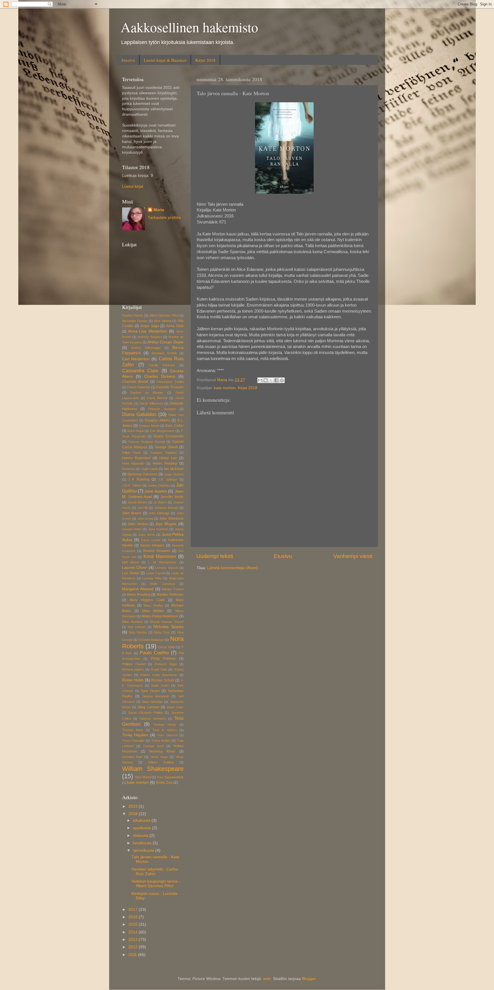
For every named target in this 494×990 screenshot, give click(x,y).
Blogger (309, 979)
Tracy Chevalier (133, 740)
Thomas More (132, 730)
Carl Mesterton (136, 359)
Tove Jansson (167, 735)
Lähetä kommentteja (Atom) (232, 568)
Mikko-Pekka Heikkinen (160, 616)
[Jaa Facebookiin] (276, 380)
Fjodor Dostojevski (169, 436)
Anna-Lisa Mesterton (147, 331)
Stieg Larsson (149, 707)
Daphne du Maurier (146, 392)
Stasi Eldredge (152, 701)
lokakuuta (142, 820)
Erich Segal (136, 431)
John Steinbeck (171, 519)
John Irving (145, 518)
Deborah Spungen (162, 409)
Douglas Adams (157, 420)
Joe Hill (142, 507)
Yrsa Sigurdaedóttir (170, 777)
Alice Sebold (162, 321)
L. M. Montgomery (162, 562)
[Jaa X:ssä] (271, 380)
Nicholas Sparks (168, 627)
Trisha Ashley (160, 740)
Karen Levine (150, 540)
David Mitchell (157, 398)
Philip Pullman (163, 659)
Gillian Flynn (131, 452)
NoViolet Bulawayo (151, 639)
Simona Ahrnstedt (155, 696)
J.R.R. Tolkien (132, 485)
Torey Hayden (135, 735)
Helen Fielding (165, 463)
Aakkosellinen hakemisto (189, 27)
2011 (133, 955)
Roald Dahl (159, 669)
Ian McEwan (174, 469)
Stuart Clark (175, 707)
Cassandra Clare (140, 370)
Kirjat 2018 (205, 60)
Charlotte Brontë (135, 382)
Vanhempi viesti (352, 556)
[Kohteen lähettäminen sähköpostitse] (260, 380)
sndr (267, 979)
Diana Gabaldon (139, 414)
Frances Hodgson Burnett (146, 441)
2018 (133, 814)
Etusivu (128, 60)
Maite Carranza (162, 583)
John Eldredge (159, 513)
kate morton (225, 388)
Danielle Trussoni (170, 387)
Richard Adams (133, 669)
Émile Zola (164, 783)
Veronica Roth (132, 757)
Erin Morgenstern (162, 431)
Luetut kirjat (132, 186)
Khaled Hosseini (156, 551)
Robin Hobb (133, 680)
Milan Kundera (132, 621)
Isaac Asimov (174, 474)
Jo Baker (160, 502)
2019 (133, 806)
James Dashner (159, 485)
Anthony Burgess (150, 337)
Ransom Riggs (166, 664)
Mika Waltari (153, 611)
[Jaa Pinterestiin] (282, 380)
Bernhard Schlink (164, 353)
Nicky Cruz (162, 632)
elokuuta (141, 835)
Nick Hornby (138, 632)
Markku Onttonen (170, 595)
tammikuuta (144, 850)
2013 (133, 939)
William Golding (161, 762)
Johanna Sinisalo (166, 507)
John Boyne (132, 513)
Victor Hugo (159, 757)
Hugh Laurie (149, 469)
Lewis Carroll (155, 573)
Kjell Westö (130, 562)
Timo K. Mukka (164, 730)
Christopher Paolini (170, 381)
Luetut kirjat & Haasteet (165, 60)
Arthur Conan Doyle (166, 342)
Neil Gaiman (137, 627)
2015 (133, 924)
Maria (159, 210)
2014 (133, 932)
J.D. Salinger (167, 479)
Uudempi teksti (214, 556)
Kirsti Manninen (160, 556)
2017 (133, 909)
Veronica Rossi (162, 751)
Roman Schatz (162, 680)
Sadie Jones (160, 685)
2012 (133, 947)
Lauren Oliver (134, 567)
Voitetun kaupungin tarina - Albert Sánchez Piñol (156, 883)
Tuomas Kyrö (153, 746)
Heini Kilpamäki (133, 463)
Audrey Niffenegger (146, 347)
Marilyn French (173, 589)
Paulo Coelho (154, 652)
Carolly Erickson (162, 365)
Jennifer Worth (172, 497)
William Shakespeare (153, 768)
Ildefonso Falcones (143, 474)
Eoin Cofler (174, 426)
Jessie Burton (137, 502)
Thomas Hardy (164, 724)
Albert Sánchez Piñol (164, 315)
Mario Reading (138, 595)
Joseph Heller (132, 529)
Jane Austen (155, 491)
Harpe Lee (168, 458)
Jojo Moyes (165, 524)
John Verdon (138, 524)
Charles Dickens (160, 376)
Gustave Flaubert (163, 452)
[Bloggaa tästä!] (265, 380)
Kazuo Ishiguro (152, 545)
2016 (133, 917)
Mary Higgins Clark (147, 600)
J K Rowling (138, 479)
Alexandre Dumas (135, 321)
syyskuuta (142, 828)
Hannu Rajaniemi (136, 458)
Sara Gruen (150, 691)
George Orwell (166, 447)
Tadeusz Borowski (152, 718)
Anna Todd (175, 326)
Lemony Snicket (166, 567)
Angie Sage (149, 326)
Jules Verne (146, 534)
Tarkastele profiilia (164, 217)
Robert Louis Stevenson (158, 675)
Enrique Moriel (149, 425)
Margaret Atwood (138, 589)
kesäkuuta (143, 843)
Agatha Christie (133, 315)
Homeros (128, 469)
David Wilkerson (151, 403)
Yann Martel (143, 777)
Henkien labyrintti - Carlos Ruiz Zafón (155, 871)
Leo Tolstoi (131, 573)
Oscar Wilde (166, 647)
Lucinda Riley (152, 578)
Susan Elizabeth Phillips (145, 712)
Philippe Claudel (134, 664)
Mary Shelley (153, 605)
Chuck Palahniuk (138, 387)
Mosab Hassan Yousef (166, 621)
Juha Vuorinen (158, 529)
